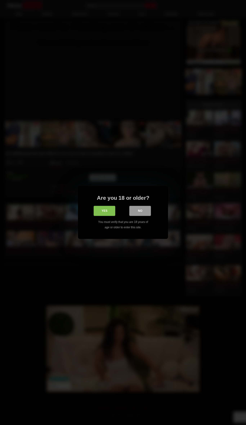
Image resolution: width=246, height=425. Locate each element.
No (140, 210)
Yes (105, 210)
